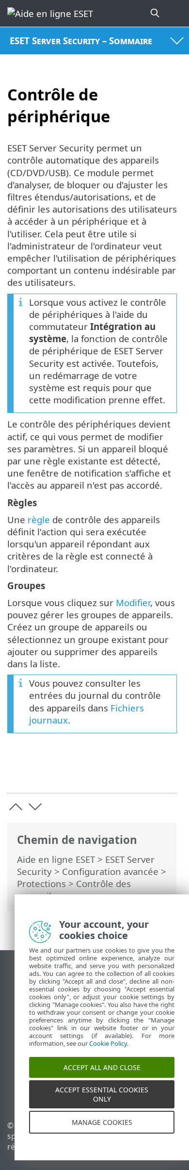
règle (39, 519)
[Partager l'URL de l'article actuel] (115, 770)
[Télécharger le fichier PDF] (140, 770)
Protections (41, 883)
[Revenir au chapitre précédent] (15, 806)
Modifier (133, 602)
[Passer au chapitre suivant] (35, 806)
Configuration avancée (110, 871)
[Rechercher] (155, 13)
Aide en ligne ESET (56, 859)
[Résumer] (165, 770)
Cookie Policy (108, 1051)
